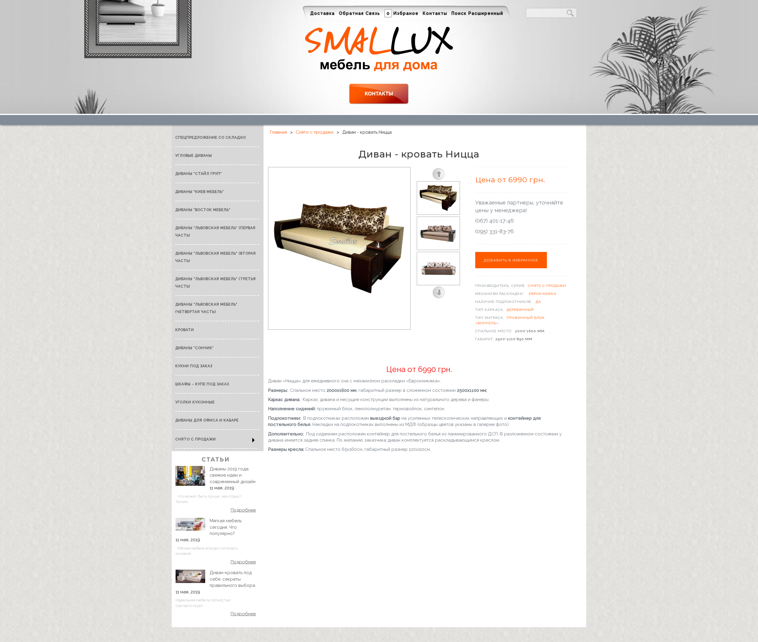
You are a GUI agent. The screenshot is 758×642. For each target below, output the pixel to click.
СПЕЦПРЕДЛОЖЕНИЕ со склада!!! (210, 137)
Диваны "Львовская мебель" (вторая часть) (215, 257)
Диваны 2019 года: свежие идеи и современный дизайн (233, 475)
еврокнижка (542, 294)
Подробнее (243, 510)
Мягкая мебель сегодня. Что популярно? (226, 527)
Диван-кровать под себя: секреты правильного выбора (232, 579)
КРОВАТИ (184, 330)
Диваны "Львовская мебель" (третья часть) (215, 282)
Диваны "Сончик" (194, 348)
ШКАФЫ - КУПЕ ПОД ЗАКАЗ (202, 384)
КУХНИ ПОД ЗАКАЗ (193, 366)
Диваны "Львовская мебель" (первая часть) (215, 231)
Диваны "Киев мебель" (199, 192)
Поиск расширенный (477, 13)
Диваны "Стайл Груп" (198, 174)
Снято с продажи (195, 439)
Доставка (322, 13)
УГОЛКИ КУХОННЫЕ (195, 402)
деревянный (520, 310)
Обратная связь (359, 13)
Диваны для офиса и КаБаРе (207, 420)
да (538, 302)
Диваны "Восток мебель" (202, 210)
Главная (278, 132)
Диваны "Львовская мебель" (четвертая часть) (206, 308)
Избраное (403, 13)
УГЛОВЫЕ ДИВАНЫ (193, 156)
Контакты (435, 13)
